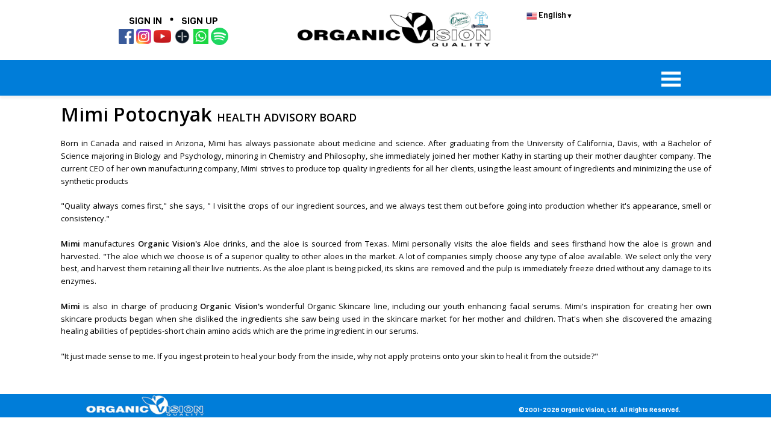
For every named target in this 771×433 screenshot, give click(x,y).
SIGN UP (199, 20)
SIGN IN (145, 20)
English (555, 15)
